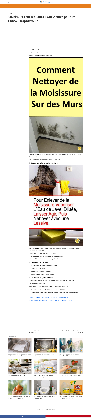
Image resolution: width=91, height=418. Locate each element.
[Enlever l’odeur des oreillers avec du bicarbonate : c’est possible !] (45, 366)
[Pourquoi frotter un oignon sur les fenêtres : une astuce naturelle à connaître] (19, 387)
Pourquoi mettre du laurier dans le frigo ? (70, 375)
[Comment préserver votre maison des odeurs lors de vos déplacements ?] (19, 345)
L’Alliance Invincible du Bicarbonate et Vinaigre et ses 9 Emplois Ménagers (48, 297)
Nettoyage (41, 6)
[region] (45, 34)
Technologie (72, 6)
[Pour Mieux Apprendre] (46, 2)
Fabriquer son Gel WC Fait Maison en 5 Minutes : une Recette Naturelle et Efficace (50, 300)
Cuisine (34, 6)
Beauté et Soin (25, 6)
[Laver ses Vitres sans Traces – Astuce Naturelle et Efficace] (71, 345)
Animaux (55, 6)
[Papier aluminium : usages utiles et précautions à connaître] (19, 366)
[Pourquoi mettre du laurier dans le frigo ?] (71, 366)
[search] (83, 2)
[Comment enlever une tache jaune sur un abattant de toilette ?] (45, 387)
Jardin (49, 6)
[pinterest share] (68, 416)
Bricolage (63, 6)
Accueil (16, 6)
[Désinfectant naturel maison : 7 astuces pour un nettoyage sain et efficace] (71, 387)
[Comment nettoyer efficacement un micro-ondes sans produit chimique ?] (45, 345)
